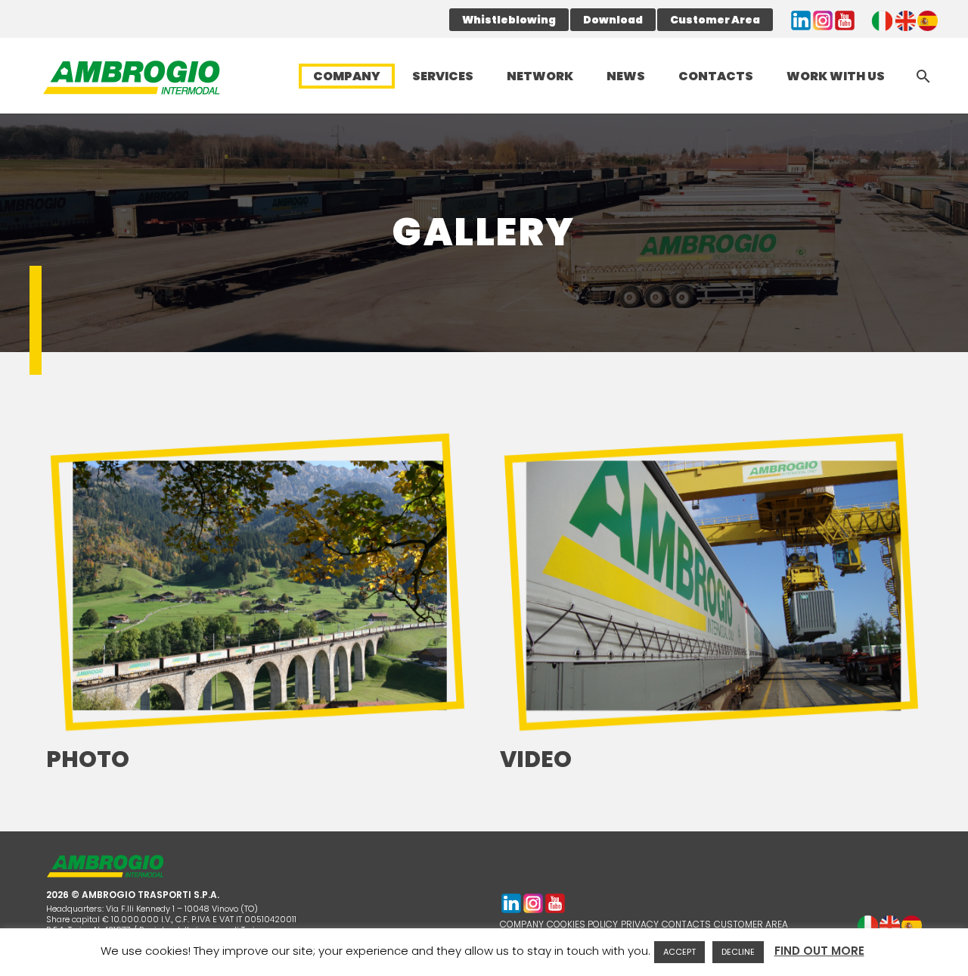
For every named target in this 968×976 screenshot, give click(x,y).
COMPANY (346, 76)
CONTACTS (715, 76)
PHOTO (87, 759)
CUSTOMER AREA (751, 924)
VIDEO (536, 759)
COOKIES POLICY (582, 924)
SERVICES (442, 76)
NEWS (626, 76)
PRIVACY (640, 924)
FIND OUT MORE (819, 951)
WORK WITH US (835, 76)
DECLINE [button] (738, 952)
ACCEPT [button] (679, 952)
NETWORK (540, 76)
